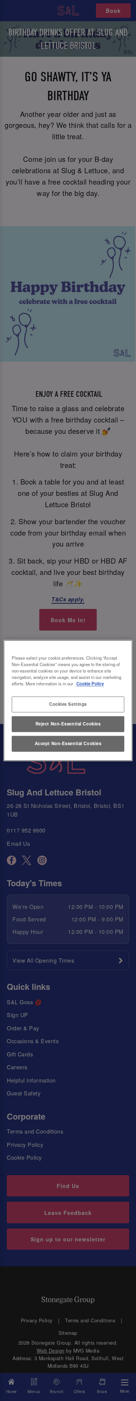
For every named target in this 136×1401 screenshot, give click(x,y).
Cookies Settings (68, 704)
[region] (68, 700)
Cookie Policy (90, 684)
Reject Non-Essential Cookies (68, 724)
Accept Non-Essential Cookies (68, 744)
